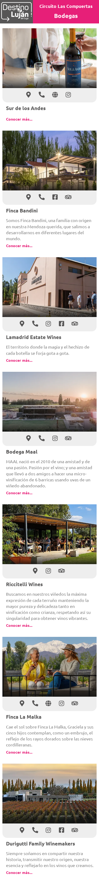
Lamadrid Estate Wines (33, 337)
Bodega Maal (21, 451)
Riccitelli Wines (24, 584)
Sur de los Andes (26, 108)
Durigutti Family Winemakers (40, 843)
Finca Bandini (22, 210)
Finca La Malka (24, 716)
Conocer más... (19, 119)
